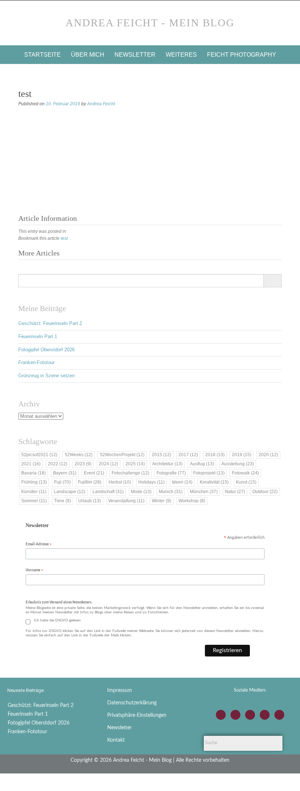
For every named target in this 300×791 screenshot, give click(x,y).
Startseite (42, 55)
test (64, 238)
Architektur (167, 463)
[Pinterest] (279, 715)
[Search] (272, 280)
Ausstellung (237, 463)
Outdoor (265, 491)
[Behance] (265, 715)
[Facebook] (235, 715)
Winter (161, 500)
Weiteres (181, 55)
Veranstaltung (126, 500)
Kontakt (116, 740)
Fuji (62, 482)
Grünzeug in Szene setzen (46, 375)
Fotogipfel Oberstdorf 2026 (46, 349)
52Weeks (79, 454)
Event (94, 473)
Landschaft (108, 491)
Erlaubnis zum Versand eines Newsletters (58, 602)
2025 (135, 463)
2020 (268, 454)
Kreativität (214, 482)
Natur (235, 491)
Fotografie (171, 473)
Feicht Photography (241, 55)
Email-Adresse (39, 544)
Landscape (69, 491)
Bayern (64, 473)
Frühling (34, 482)
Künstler (33, 491)
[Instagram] (221, 715)
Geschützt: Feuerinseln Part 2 (50, 323)
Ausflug (202, 463)
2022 (57, 463)
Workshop (192, 500)
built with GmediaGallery (44, 113)
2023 (83, 463)
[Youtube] (250, 715)
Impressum (119, 690)
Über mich (87, 55)
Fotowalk (245, 473)
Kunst (246, 482)
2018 (215, 454)
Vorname (34, 570)
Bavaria (33, 473)
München (204, 491)
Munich (171, 491)
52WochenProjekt (122, 454)
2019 (241, 454)
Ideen (182, 482)
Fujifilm (89, 482)
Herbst (120, 482)
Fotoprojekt (209, 473)
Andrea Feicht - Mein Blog (150, 23)
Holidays (151, 482)
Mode (141, 491)
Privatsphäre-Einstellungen (136, 715)
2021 (31, 463)
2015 (161, 454)
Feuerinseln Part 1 (37, 336)
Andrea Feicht (101, 103)
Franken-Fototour (36, 362)
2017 (188, 454)
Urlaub (89, 500)
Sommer (34, 500)
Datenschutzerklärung (132, 702)
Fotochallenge (130, 473)
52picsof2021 (39, 454)
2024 (108, 463)
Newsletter (135, 55)
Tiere (62, 500)
